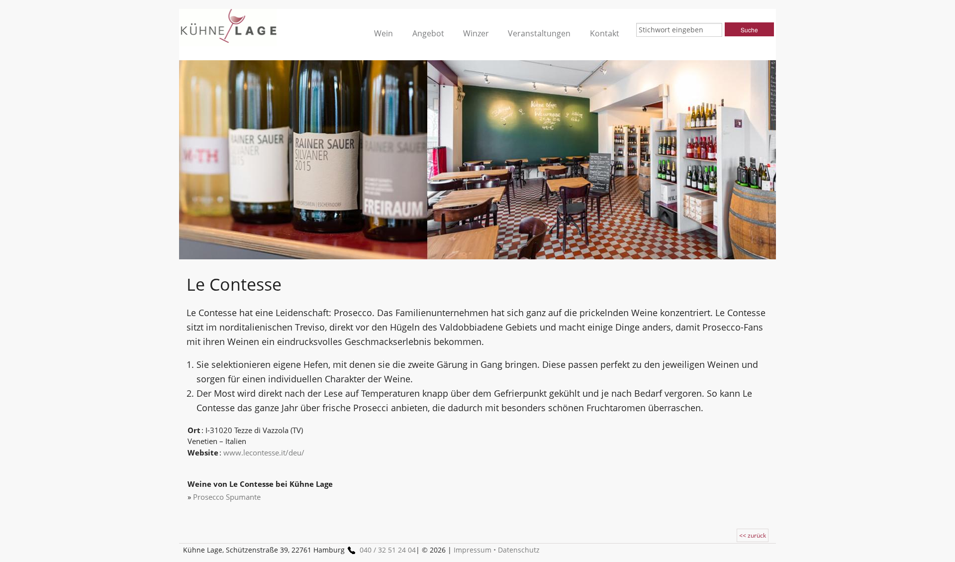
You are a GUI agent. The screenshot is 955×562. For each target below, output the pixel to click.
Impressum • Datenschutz (497, 550)
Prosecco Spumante (227, 497)
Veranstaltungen (539, 33)
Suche (749, 29)
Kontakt (604, 33)
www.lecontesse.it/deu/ (263, 452)
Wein (383, 33)
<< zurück (752, 535)
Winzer (476, 33)
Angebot (428, 33)
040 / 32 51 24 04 (388, 550)
